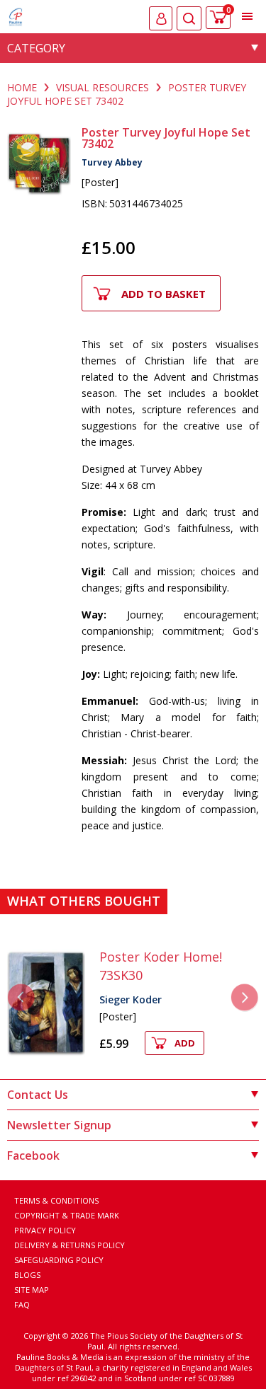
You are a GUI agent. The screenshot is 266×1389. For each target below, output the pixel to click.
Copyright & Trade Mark (66, 1215)
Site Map (31, 1289)
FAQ (22, 1304)
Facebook (33, 1155)
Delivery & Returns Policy (69, 1245)
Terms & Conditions (56, 1200)
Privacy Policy (45, 1230)
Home (22, 87)
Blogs (27, 1274)
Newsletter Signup (59, 1125)
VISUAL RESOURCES (102, 87)
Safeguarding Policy (59, 1260)
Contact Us (37, 1094)
